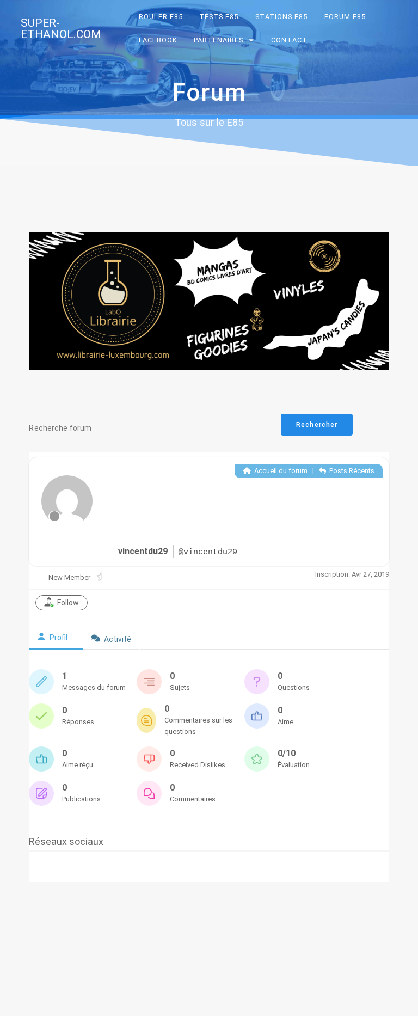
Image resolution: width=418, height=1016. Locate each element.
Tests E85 (219, 17)
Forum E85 (345, 17)
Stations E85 (281, 17)
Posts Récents (351, 471)
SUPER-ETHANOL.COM (61, 28)
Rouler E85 (161, 17)
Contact (289, 40)
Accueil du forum (280, 471)
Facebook (158, 40)
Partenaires (219, 40)
